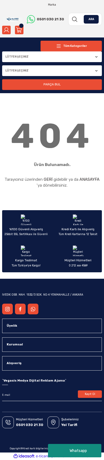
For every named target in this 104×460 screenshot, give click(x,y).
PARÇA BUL (52, 84)
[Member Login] (6, 30)
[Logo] (12, 19)
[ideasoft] (24, 456)
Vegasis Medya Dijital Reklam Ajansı (34, 380)
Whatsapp (78, 450)
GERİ (48, 179)
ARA (91, 19)
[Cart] (19, 30)
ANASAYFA (89, 179)
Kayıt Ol (90, 394)
